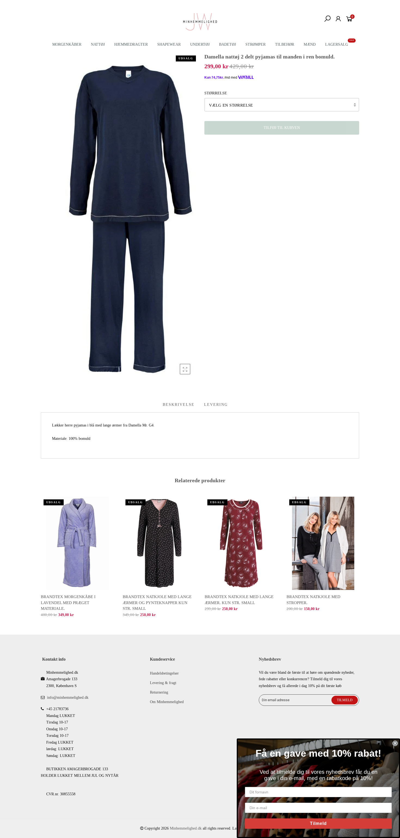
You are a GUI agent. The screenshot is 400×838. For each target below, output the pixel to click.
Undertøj (200, 44)
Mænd (310, 44)
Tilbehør (284, 44)
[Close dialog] (395, 743)
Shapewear (169, 44)
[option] (77, 557)
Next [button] (359, 553)
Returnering (159, 692)
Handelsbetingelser (164, 673)
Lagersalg (336, 44)
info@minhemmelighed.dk (67, 697)
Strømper (255, 44)
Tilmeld (318, 823)
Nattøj (98, 44)
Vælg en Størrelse (231, 105)
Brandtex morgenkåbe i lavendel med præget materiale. (68, 603)
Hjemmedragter (131, 44)
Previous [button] (40, 553)
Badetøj (227, 44)
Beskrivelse (179, 405)
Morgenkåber (66, 44)
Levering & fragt (163, 683)
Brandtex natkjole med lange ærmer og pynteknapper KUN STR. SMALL (157, 603)
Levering (216, 405)
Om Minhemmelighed (167, 702)
